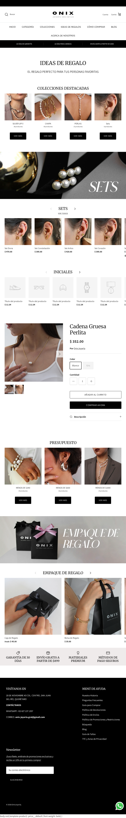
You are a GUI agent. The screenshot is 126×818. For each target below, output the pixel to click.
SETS (63, 208)
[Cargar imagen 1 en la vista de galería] (34, 352)
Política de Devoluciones (94, 709)
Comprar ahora (95, 405)
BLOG (114, 26)
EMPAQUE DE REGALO (63, 573)
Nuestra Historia (90, 695)
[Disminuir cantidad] (73, 381)
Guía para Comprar (91, 705)
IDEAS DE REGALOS (71, 26)
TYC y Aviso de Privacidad (94, 738)
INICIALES (63, 272)
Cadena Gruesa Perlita (88, 329)
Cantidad (74, 374)
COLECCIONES (47, 26)
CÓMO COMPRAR (96, 26)
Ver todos (63, 213)
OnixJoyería (79, 348)
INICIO (12, 26)
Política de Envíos (90, 714)
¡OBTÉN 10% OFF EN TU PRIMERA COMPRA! (63, 3)
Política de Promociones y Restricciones (101, 719)
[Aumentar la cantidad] (91, 381)
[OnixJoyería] (63, 14)
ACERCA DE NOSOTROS (63, 35)
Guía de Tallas (89, 734)
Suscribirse (16, 780)
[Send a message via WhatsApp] (119, 806)
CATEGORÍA (28, 26)
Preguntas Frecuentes (92, 700)
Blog (84, 729)
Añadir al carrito (95, 394)
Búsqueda (87, 724)
